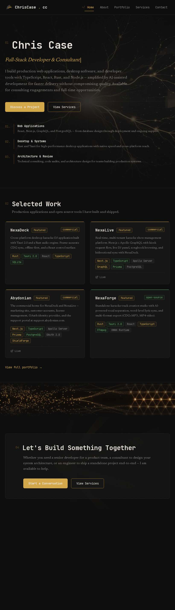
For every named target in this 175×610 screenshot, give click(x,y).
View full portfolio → (23, 367)
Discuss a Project (24, 107)
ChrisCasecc (31, 7)
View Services (64, 107)
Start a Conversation (45, 483)
